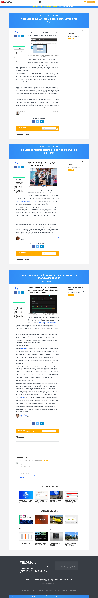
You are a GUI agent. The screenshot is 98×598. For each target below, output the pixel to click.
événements (58, 2)
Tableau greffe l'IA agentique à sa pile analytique (56, 501)
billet (24, 77)
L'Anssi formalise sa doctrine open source (25, 449)
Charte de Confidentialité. (27, 466)
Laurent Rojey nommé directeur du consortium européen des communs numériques (36, 446)
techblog (29, 104)
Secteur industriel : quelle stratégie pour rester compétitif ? (18, 52)
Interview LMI (65, 6)
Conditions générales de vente (66, 579)
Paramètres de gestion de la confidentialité (49, 580)
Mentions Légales (43, 579)
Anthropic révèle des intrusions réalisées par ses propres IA (41, 501)
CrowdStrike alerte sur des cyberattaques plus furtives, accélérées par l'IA (71, 501)
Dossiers (52, 2)
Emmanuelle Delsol (24, 238)
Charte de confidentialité (53, 579)
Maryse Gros (23, 112)
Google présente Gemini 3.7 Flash (71, 526)
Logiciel (49, 15)
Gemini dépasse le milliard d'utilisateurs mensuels (40, 544)
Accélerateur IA (47, 6)
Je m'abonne (71, 38)
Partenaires (80, 2)
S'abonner (90, 2)
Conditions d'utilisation (44, 475)
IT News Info (38, 570)
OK (57, 128)
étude (22, 397)
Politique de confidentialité (36, 475)
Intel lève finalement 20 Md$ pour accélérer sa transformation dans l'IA (71, 544)
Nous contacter (29, 579)
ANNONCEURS (36, 579)
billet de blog (23, 348)
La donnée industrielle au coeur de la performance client (18, 56)
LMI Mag (71, 6)
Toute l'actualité (43, 15)
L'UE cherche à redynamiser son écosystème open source (29, 452)
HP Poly (33, 6)
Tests (60, 6)
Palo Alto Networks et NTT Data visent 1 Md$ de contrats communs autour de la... (41, 527)
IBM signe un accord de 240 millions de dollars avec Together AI (56, 544)
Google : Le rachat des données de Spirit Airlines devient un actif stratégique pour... (56, 527)
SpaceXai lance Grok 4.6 (24, 543)
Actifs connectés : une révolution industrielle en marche (18, 60)
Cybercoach (54, 6)
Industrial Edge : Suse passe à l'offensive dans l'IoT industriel (30, 440)
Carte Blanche (39, 6)
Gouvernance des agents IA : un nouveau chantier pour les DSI (25, 527)
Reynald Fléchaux (24, 415)
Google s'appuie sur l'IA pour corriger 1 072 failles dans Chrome (25, 501)
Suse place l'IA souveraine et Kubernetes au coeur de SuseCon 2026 (32, 443)
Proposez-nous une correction (54, 112)
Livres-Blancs (72, 2)
